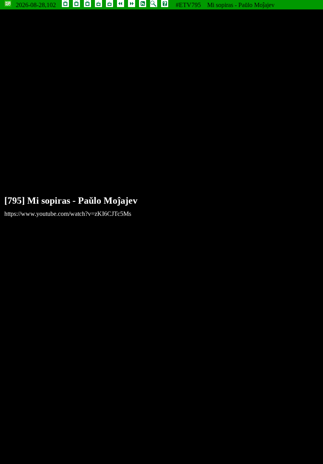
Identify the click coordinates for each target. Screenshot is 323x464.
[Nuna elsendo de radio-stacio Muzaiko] (98, 4)
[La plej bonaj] (76, 4)
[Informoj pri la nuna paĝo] (164, 4)
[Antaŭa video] (120, 4)
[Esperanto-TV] (65, 4)
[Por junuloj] (87, 4)
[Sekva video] (131, 4)
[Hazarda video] (142, 4)
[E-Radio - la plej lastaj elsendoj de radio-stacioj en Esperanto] (109, 4)
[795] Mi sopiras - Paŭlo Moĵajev (70, 200)
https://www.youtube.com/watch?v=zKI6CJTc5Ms (67, 213)
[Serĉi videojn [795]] (153, 4)
